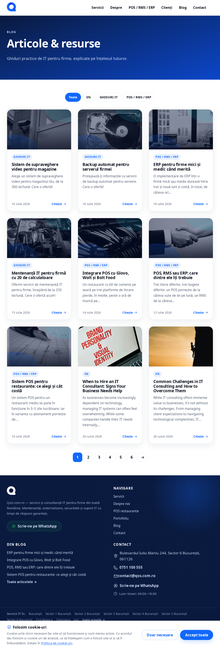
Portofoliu (120, 518)
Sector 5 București (174, 614)
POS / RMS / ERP (142, 7)
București (35, 614)
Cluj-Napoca (44, 620)
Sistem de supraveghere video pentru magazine (35, 167)
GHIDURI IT (109, 97)
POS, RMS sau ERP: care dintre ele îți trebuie (175, 275)
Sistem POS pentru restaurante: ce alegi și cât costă (37, 386)
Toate (73, 97)
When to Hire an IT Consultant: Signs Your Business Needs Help (104, 386)
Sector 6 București (19, 620)
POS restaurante (126, 511)
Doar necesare (160, 634)
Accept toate (196, 634)
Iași (76, 620)
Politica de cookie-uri (56, 643)
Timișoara (63, 620)
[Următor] (142, 457)
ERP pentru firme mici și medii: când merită (176, 167)
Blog (183, 7)
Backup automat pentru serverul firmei (105, 167)
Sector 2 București (87, 614)
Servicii (98, 7)
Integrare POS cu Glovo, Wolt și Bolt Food (105, 275)
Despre (116, 7)
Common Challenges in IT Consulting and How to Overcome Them (178, 386)
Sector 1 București (58, 614)
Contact (199, 7)
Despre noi (121, 504)
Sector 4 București (145, 614)
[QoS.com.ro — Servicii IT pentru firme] (11, 6)
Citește (57, 204)
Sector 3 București (116, 614)
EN (88, 97)
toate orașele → (93, 620)
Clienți (166, 7)
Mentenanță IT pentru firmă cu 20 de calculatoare (39, 275)
